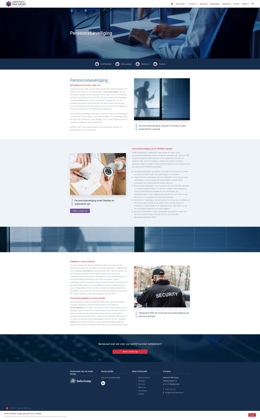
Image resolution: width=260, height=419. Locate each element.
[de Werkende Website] (7, 408)
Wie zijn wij (180, 4)
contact (73, 322)
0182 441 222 (170, 389)
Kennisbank (142, 391)
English (244, 4)
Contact (236, 4)
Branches (203, 4)
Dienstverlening (144, 378)
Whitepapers (215, 4)
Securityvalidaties (76, 308)
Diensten (192, 4)
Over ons (141, 384)
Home (172, 4)
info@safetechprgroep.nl (174, 393)
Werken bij (226, 4)
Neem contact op (80, 211)
